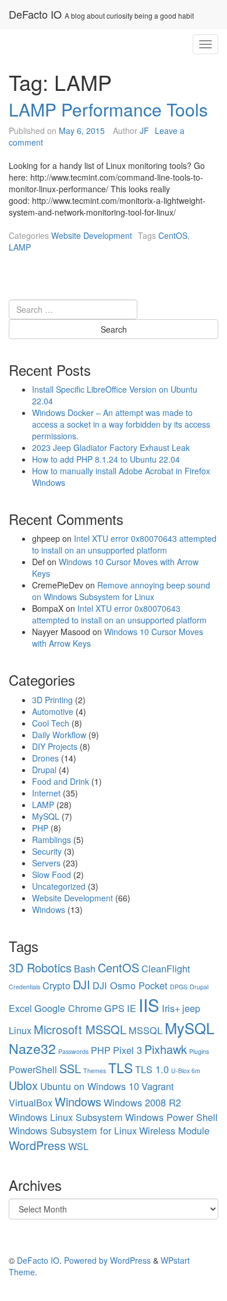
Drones (45, 758)
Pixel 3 (127, 1050)
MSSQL (145, 1030)
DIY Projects (54, 746)
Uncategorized (59, 886)
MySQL (45, 816)
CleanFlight (165, 968)
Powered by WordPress (107, 1260)
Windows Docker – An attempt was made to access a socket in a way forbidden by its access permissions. (121, 424)
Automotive (52, 711)
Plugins (199, 1051)
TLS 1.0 (152, 1069)
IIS (149, 1004)
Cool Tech (50, 723)
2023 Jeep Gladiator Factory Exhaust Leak (111, 447)
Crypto (56, 985)
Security (47, 851)
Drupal (44, 769)
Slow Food (51, 874)
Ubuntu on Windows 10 (89, 1086)
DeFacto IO (35, 14)
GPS (114, 1008)
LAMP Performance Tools (108, 109)
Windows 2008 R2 (142, 1102)
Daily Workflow (59, 735)
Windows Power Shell (171, 1117)
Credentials (24, 986)
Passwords (73, 1051)
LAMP (20, 247)
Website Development (91, 235)
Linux (20, 1030)
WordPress (37, 1145)
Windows (48, 909)
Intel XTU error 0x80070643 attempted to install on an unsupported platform (124, 544)
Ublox (23, 1085)
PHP (40, 828)
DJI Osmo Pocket (130, 985)
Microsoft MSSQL (80, 1029)
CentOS (172, 235)
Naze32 (32, 1048)
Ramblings (51, 839)
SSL (70, 1068)
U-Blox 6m (185, 1070)
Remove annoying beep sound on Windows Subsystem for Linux (121, 590)
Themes (94, 1070)
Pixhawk (165, 1049)
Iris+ (171, 1008)
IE (131, 1008)
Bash (84, 968)
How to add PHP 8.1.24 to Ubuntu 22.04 (106, 459)
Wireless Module (174, 1130)
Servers (46, 863)
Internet (46, 793)
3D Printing (52, 700)
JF (144, 130)
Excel (20, 1008)
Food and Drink (60, 781)
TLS (120, 1067)
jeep (191, 1008)
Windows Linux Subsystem (66, 1117)
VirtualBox (30, 1102)
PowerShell (33, 1069)
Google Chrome (68, 1008)
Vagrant (157, 1086)
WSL (78, 1146)
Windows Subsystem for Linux (73, 1130)
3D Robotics (40, 967)
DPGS (178, 986)
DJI (81, 984)
